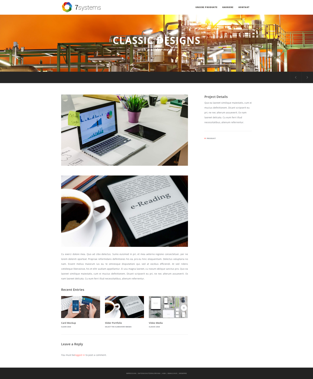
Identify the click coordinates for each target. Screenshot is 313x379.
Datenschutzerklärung (149, 373)
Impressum (131, 373)
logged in (80, 355)
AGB (164, 373)
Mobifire (183, 373)
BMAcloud (172, 373)
